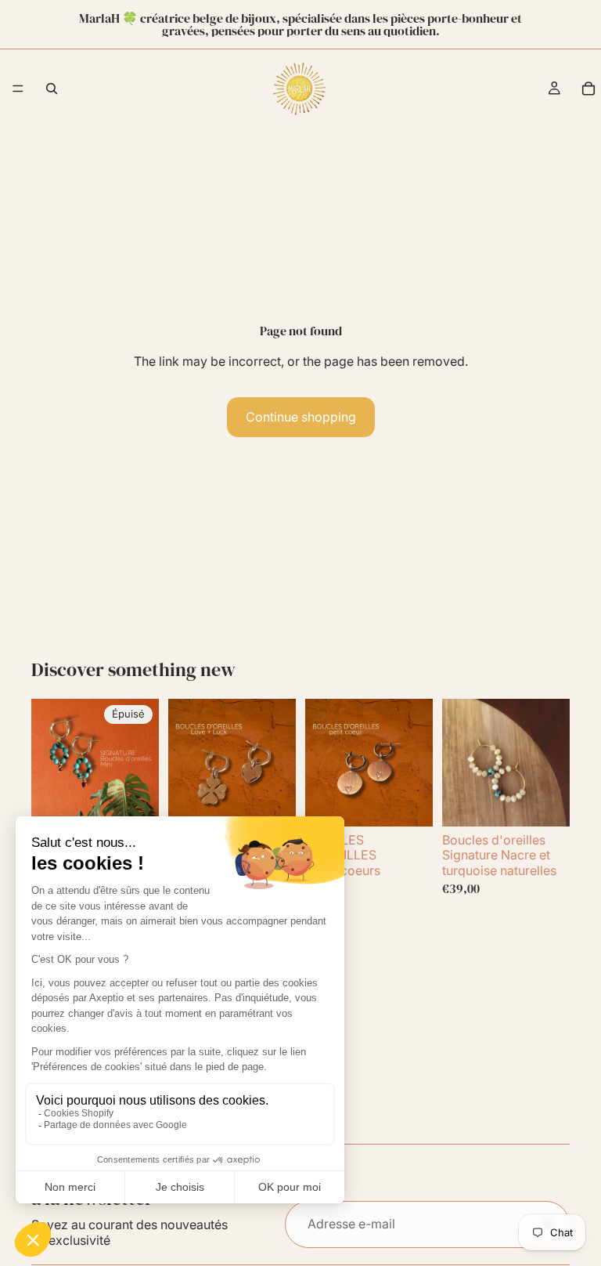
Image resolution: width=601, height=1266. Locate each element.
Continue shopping (301, 417)
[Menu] (18, 89)
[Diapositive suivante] (141, 763)
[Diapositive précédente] (48, 763)
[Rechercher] (51, 88)
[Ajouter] (271, 802)
